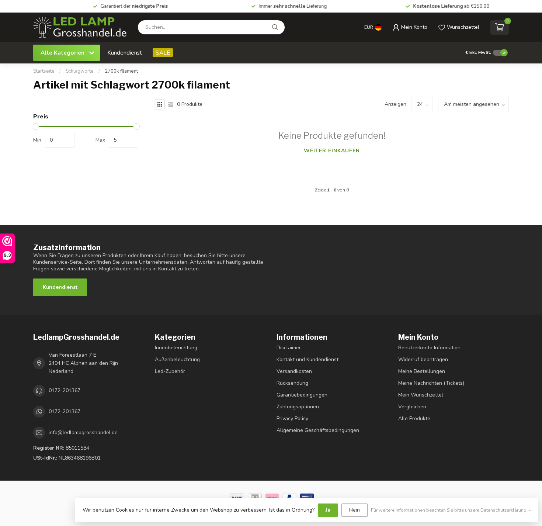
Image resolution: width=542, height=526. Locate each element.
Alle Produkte (414, 418)
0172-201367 (64, 390)
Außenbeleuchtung (177, 359)
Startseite (44, 71)
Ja (328, 509)
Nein (354, 509)
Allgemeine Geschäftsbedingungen (318, 430)
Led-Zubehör (170, 371)
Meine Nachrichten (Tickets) (431, 383)
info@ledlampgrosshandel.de (83, 432)
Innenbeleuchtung (176, 347)
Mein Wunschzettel (420, 394)
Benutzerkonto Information (429, 347)
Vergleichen (412, 406)
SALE (163, 52)
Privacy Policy (292, 418)
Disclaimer (289, 347)
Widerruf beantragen (423, 359)
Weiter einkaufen (332, 150)
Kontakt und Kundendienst (307, 359)
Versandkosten (294, 371)
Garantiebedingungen (302, 394)
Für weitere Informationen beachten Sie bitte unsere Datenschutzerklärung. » (451, 510)
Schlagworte (80, 71)
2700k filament (121, 71)
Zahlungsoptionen (298, 406)
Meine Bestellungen (421, 371)
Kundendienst (124, 52)
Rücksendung (292, 383)
